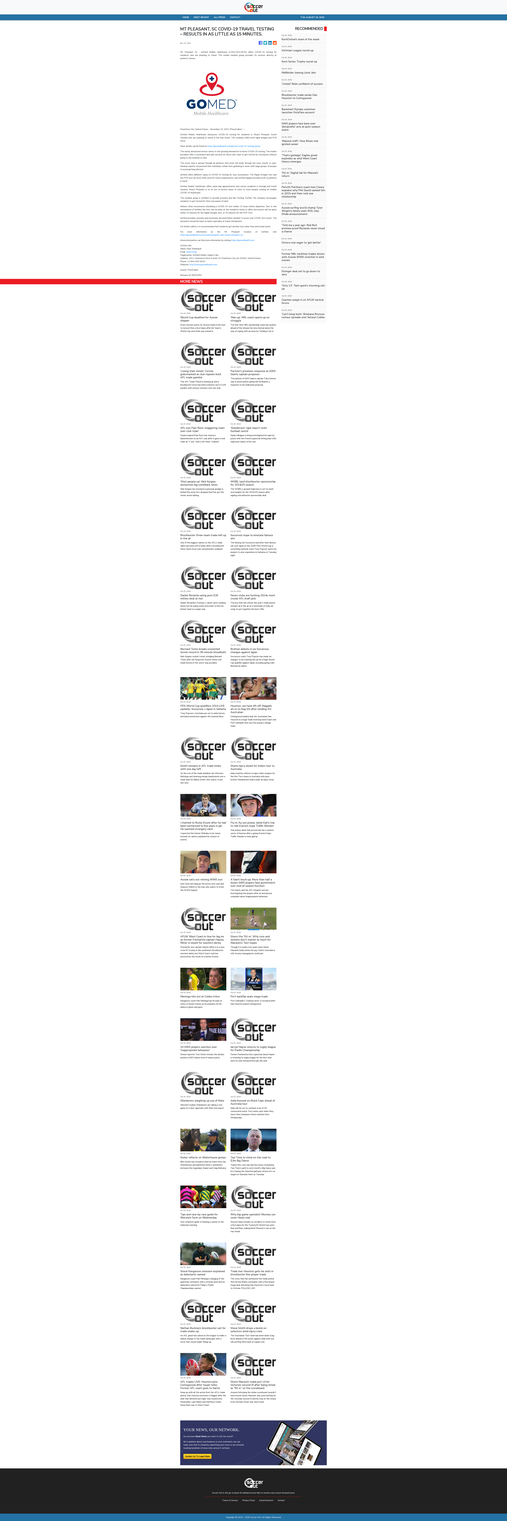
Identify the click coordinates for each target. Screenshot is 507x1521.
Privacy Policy (248, 1500)
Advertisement (266, 1500)
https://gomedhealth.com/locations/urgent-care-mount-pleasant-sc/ (211, 235)
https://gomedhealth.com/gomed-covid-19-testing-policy (233, 146)
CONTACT (235, 17)
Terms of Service (230, 1500)
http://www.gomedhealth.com (203, 264)
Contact (281, 1500)
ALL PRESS (219, 17)
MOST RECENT (201, 17)
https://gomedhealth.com (242, 240)
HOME (186, 17)
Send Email (191, 251)
